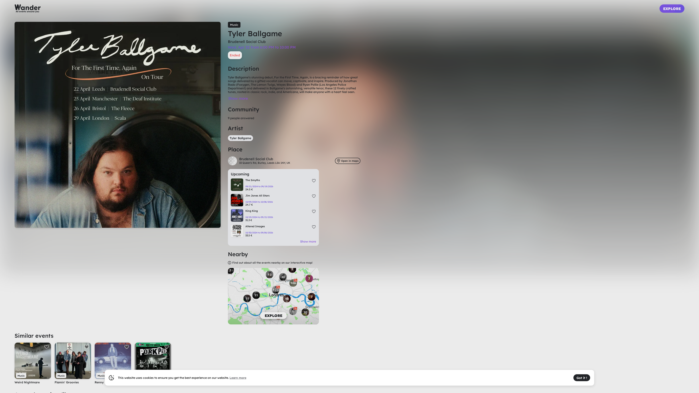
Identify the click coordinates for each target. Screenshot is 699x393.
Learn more (238, 378)
